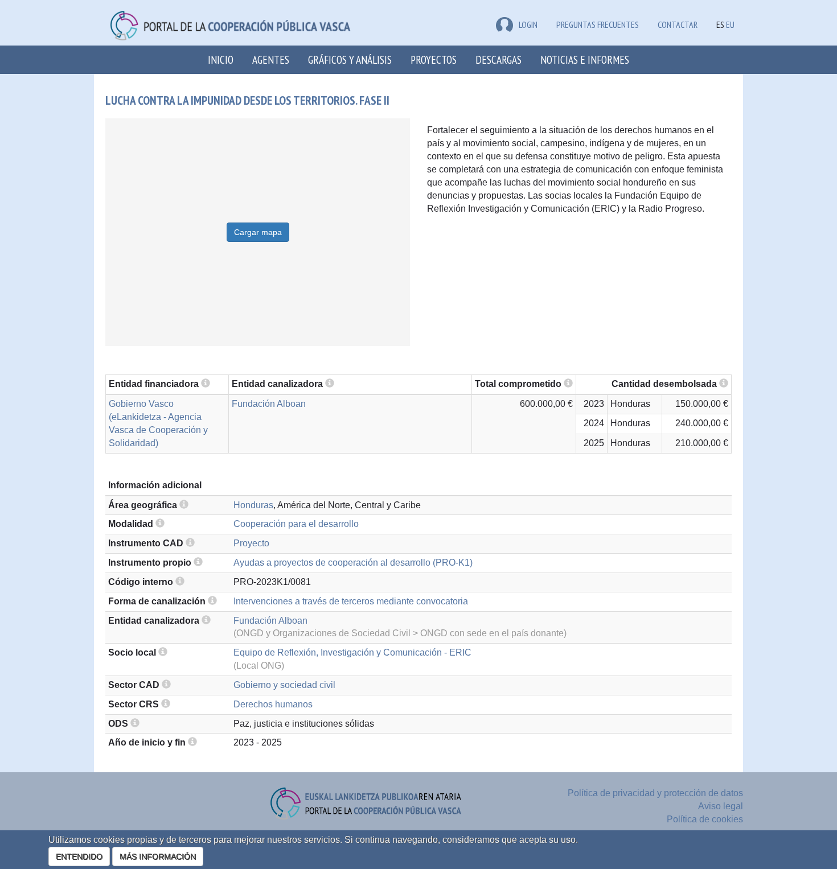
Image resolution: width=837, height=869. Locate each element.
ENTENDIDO (79, 856)
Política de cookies (705, 819)
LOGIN (528, 24)
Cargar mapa (258, 232)
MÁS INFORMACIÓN (158, 856)
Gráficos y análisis (350, 59)
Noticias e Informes (584, 59)
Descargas (498, 59)
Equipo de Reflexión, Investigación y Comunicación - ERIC (352, 652)
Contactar (678, 24)
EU (730, 24)
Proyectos (434, 59)
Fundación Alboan (269, 404)
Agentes (270, 59)
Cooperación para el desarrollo (296, 524)
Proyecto (251, 543)
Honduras (253, 505)
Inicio (220, 59)
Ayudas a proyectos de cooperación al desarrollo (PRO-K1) (353, 562)
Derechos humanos (273, 704)
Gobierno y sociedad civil (284, 685)
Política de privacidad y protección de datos (655, 793)
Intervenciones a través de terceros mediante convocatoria (350, 601)
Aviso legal (720, 806)
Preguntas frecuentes (597, 24)
